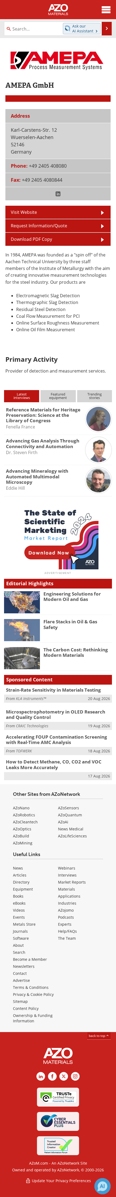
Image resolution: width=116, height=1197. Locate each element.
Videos (19, 910)
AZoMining (22, 843)
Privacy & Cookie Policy (33, 994)
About (18, 945)
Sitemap (20, 1001)
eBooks (19, 903)
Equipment (23, 889)
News (18, 868)
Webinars (66, 868)
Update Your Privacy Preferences (61, 1180)
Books (18, 896)
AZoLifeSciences (72, 835)
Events (19, 917)
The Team (67, 938)
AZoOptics (22, 828)
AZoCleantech (25, 821)
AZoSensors (68, 807)
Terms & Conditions (31, 987)
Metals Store (24, 924)
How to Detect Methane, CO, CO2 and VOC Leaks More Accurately (53, 764)
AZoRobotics (24, 814)
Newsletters (24, 966)
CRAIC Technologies (32, 725)
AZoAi (63, 821)
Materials (66, 889)
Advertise (21, 980)
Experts (64, 924)
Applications (69, 896)
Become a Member (30, 959)
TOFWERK (24, 750)
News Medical (70, 828)
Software (21, 938)
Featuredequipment (58, 396)
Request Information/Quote (39, 226)
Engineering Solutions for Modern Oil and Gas (72, 596)
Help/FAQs (67, 931)
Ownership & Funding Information (33, 1018)
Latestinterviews (21, 396)
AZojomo (66, 910)
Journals (20, 931)
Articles (19, 875)
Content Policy (26, 1008)
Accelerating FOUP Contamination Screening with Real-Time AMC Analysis (56, 739)
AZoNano (21, 807)
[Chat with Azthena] (102, 1186)
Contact (20, 973)
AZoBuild (21, 835)
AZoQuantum (70, 814)
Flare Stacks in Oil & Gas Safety (70, 624)
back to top (97, 1035)
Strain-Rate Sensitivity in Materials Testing (53, 690)
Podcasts (66, 917)
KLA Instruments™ (31, 698)
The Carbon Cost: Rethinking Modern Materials (75, 652)
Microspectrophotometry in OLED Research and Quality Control (55, 714)
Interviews (67, 875)
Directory (21, 882)
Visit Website (24, 212)
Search (19, 952)
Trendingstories (94, 396)
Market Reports (72, 882)
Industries (67, 903)
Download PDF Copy (31, 239)
